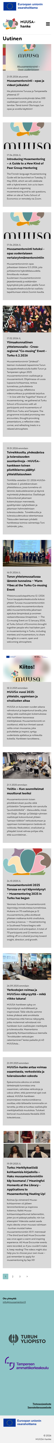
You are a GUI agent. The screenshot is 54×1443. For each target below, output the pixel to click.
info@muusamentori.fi (14, 1302)
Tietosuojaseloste (42, 1403)
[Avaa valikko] (47, 24)
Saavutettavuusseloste (39, 1407)
